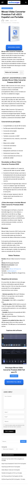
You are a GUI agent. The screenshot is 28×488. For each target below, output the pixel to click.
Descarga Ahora (14, 47)
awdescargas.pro (11, 271)
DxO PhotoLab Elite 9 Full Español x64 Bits (12, 476)
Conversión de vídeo (7, 8)
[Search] (26, 2)
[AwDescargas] (14, 2)
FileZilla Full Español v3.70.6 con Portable (12, 473)
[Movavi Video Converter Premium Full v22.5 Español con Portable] (14, 33)
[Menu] (2, 2)
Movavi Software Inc (15, 269)
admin (7, 20)
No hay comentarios (7, 22)
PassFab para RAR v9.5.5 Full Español (11, 466)
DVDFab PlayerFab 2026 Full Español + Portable (13, 479)
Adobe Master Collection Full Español (11, 469)
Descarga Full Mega (14, 382)
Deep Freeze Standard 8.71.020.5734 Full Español (14, 463)
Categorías (4, 447)
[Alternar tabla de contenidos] (20, 72)
